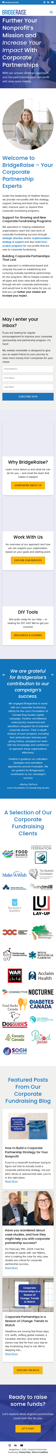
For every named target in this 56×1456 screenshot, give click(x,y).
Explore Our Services (28, 560)
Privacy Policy (24, 1452)
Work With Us (28, 537)
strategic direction (12, 238)
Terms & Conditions (40, 1452)
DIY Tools (28, 612)
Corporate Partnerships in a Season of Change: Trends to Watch (26, 1321)
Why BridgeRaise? (28, 462)
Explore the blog (28, 1370)
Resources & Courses (28, 635)
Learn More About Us (28, 485)
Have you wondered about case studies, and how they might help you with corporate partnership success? (27, 1236)
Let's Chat (28, 1428)
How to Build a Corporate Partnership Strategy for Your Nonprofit (26, 1152)
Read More (11, 1181)
